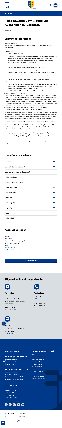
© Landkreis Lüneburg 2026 (13, 421)
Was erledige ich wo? (10, 361)
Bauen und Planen (37, 369)
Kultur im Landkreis (37, 364)
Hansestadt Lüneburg (10, 390)
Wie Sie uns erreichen (10, 364)
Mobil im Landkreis (37, 366)
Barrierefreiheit (9, 413)
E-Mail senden (10, 247)
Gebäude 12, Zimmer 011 (12, 250)
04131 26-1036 (10, 245)
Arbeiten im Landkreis (38, 371)
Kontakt (7, 416)
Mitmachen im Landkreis (38, 376)
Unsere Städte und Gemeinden (13, 374)
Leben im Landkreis (37, 361)
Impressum (22, 416)
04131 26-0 (37, 299)
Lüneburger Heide (9, 395)
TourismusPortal (9, 388)
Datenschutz (23, 413)
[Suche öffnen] (51, 5)
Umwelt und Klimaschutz (38, 359)
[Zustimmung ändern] (3, 423)
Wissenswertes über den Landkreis (14, 377)
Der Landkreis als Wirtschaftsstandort (15, 379)
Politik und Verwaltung (11, 372)
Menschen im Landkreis (38, 357)
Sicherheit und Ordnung (38, 378)
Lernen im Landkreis (37, 374)
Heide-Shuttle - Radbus (11, 397)
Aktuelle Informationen (11, 359)
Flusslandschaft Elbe (10, 392)
